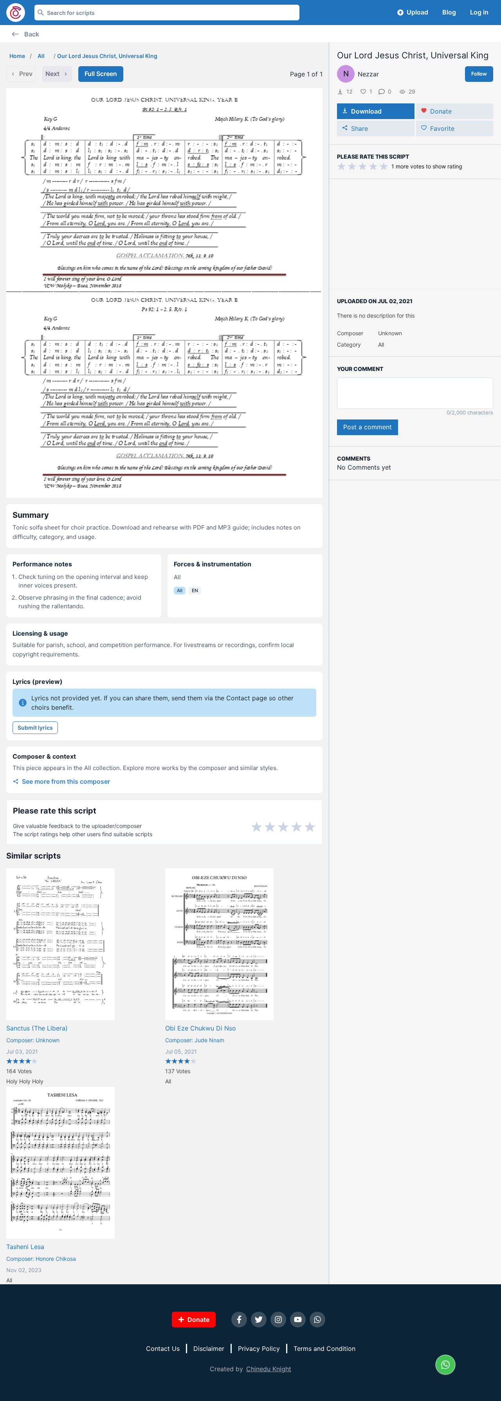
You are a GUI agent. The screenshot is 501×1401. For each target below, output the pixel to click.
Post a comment (367, 427)
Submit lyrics (35, 727)
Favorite (442, 128)
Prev (25, 74)
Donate (441, 111)
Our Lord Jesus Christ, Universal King (107, 55)
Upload (417, 12)
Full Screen (101, 74)
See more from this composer (66, 781)
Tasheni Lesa (25, 1247)
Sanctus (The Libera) (37, 1028)
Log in (479, 12)
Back (31, 34)
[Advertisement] (415, 234)
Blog (449, 12)
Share (359, 128)
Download (366, 111)
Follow (479, 74)
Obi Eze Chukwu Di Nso (200, 1028)
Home (17, 55)
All (41, 55)
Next (52, 74)
